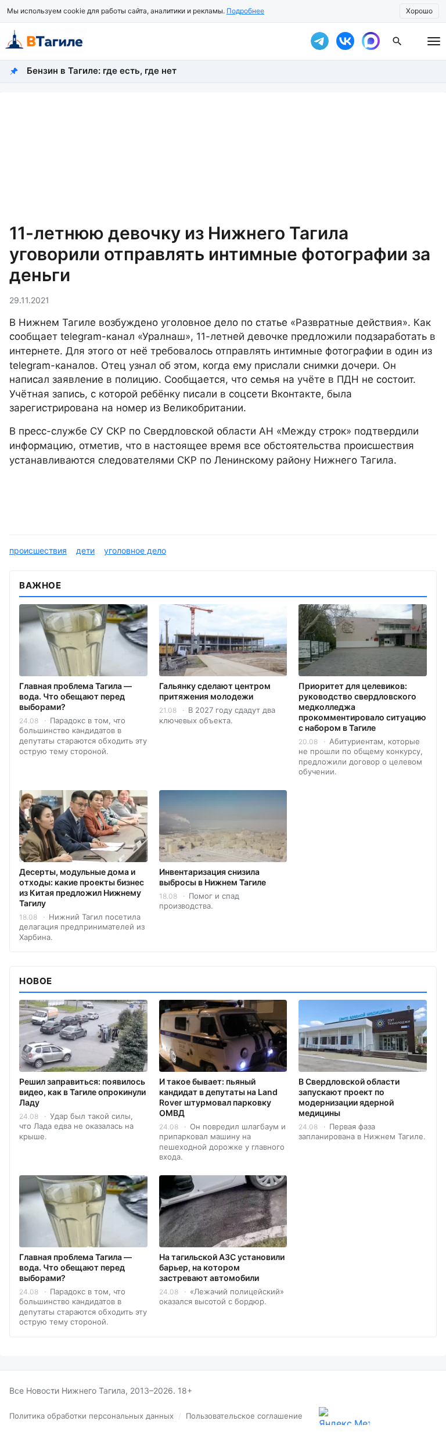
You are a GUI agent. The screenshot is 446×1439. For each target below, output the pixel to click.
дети (85, 550)
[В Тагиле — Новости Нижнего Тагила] (147, 41)
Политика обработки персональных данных (91, 1415)
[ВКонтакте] (344, 41)
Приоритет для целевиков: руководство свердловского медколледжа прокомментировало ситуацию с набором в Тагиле (362, 707)
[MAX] (370, 41)
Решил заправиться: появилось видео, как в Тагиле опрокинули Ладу (82, 1091)
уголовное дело (135, 550)
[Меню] (434, 41)
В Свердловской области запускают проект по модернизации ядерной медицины (349, 1097)
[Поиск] (397, 41)
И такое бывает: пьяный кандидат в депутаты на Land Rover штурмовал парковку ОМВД (218, 1097)
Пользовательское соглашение (244, 1415)
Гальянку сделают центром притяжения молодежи (215, 691)
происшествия (38, 550)
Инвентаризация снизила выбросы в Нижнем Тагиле (212, 877)
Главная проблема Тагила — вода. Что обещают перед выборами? (75, 696)
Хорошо (419, 10)
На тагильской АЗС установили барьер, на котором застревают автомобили (222, 1267)
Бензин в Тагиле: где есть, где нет (102, 70)
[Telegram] (319, 41)
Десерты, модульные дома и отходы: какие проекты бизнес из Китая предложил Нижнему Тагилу (81, 887)
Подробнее (245, 10)
